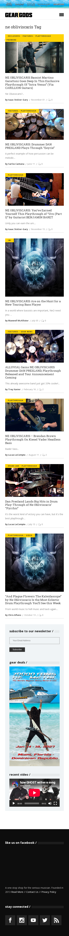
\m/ (9, 240)
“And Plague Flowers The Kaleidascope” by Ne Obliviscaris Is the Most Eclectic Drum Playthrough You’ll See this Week (33, 600)
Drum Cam (13, 466)
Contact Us (32, 891)
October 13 (30, 614)
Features (28, 36)
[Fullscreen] (55, 803)
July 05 (35, 320)
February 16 (30, 389)
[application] (34, 793)
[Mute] (50, 803)
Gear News (26, 331)
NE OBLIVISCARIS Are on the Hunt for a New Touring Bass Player (33, 303)
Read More (17, 891)
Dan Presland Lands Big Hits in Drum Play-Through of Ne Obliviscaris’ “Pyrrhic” (31, 505)
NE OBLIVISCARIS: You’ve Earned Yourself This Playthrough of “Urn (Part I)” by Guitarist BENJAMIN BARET (33, 214)
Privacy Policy (48, 891)
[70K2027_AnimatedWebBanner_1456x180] (34, 7)
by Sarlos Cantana (14, 163)
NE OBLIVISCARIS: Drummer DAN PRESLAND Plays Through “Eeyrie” (30, 146)
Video (29, 535)
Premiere (11, 40)
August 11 (34, 454)
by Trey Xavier (13, 389)
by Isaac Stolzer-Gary (16, 99)
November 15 (38, 229)
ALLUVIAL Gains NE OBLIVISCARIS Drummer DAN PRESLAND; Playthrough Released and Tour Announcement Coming (33, 372)
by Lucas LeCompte (15, 454)
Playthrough (43, 36)
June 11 (31, 163)
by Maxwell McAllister (17, 320)
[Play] (13, 803)
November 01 (38, 99)
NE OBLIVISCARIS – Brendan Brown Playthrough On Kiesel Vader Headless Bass (32, 439)
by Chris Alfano (13, 614)
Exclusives (14, 36)
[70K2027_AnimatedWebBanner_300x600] (34, 765)
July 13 (32, 524)
